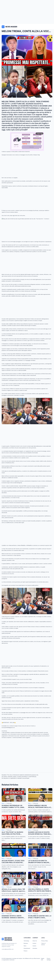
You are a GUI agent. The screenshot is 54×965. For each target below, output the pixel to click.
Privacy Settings (49, 959)
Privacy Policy (44, 940)
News (25, 945)
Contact (34, 943)
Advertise (35, 948)
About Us (35, 940)
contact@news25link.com (8, 949)
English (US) (42, 959)
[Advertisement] (27, 12)
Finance (25, 950)
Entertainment (27, 948)
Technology (26, 940)
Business (26, 943)
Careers (34, 945)
